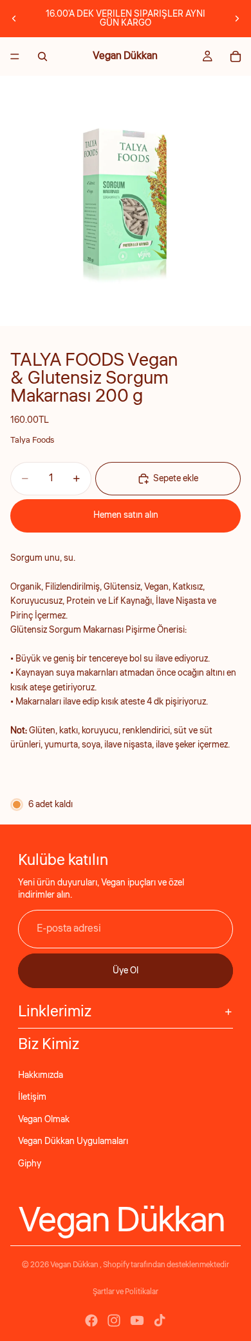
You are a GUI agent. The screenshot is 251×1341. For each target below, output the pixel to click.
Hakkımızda (40, 1075)
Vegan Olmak (44, 1119)
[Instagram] (114, 1320)
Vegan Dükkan (75, 1265)
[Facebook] (91, 1320)
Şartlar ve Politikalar (125, 1291)
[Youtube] (137, 1320)
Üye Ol (125, 970)
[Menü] (15, 56)
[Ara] (42, 56)
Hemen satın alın (125, 515)
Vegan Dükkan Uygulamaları (73, 1141)
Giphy (29, 1163)
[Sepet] (235, 56)
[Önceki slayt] (14, 18)
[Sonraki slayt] (237, 18)
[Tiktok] (159, 1320)
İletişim (32, 1097)
